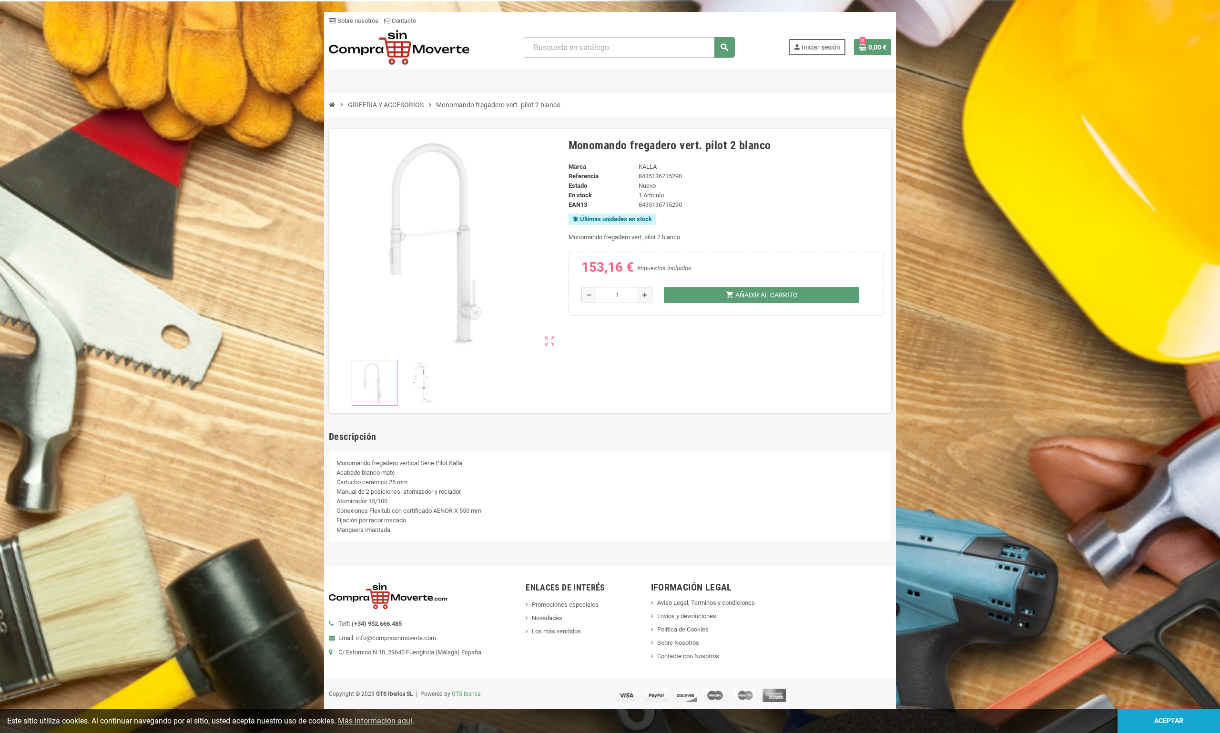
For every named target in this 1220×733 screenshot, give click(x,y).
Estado (578, 185)
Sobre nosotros (357, 20)
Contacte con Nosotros (688, 656)
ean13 (578, 204)
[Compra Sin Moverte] (399, 47)
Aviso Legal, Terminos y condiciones (706, 602)
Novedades (547, 617)
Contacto (403, 20)
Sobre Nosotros (678, 642)
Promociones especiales (565, 604)
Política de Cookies (683, 629)
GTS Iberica (466, 694)
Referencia (584, 176)
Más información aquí (375, 720)
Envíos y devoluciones (686, 616)
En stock (580, 195)
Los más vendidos (556, 631)
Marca (577, 166)
